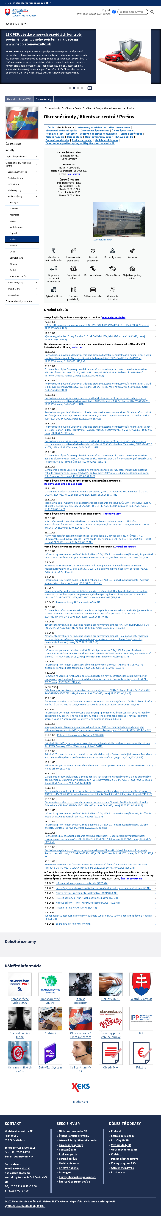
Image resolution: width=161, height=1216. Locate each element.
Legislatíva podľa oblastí (17, 156)
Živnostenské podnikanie (94, 130)
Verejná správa (68, 1158)
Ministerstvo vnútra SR (73, 1131)
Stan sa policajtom (122, 1136)
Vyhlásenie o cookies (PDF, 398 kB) (25, 1206)
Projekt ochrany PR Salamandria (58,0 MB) (78, 602)
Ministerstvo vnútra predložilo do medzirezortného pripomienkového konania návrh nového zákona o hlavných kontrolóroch (49, 39)
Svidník (13, 270)
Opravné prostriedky (57, 140)
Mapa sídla (76, 1201)
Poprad (13, 233)
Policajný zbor (67, 1149)
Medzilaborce (16, 227)
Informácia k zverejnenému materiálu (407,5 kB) (82, 883)
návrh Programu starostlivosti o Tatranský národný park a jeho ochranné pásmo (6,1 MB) (103, 888)
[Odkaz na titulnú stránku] (22, 11)
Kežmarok (14, 214)
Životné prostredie (122, 130)
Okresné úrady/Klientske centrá (78, 1140)
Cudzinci (116, 1154)
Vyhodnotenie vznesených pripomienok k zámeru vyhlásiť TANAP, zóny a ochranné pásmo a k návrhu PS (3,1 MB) (98, 917)
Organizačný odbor (131, 133)
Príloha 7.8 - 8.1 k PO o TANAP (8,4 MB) (76, 907)
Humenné (14, 208)
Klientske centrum (119, 127)
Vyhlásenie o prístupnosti (99, 1201)
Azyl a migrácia (68, 1154)
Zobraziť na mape (103, 239)
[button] (16, 23)
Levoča (13, 220)
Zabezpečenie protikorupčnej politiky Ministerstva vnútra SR (80, 143)
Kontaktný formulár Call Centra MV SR (26, 1179)
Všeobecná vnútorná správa (61, 130)
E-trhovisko (118, 1172)
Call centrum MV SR (122, 1168)
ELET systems (60, 1201)
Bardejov (14, 202)
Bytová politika (124, 136)
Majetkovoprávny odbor (98, 136)
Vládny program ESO (123, 1163)
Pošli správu (73, 173)
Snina (12, 251)
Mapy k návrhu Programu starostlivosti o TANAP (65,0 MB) (87, 892)
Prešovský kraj (15, 196)
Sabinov (13, 245)
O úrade (50, 127)
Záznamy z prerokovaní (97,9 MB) (74, 923)
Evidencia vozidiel (82, 140)
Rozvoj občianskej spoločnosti (77, 1177)
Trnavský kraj (14, 288)
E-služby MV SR (120, 1140)
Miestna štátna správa (124, 1158)
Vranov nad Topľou (18, 276)
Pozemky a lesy (54, 133)
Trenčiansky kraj (15, 282)
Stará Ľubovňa (16, 257)
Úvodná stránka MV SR (19, 99)
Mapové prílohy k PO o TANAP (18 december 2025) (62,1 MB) (88, 902)
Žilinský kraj (13, 294)
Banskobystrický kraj (18, 171)
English (106, 10)
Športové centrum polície (74, 1181)
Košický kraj (13, 184)
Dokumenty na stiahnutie (91, 127)
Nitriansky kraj (14, 190)
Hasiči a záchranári (70, 1163)
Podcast (116, 1131)
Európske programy (71, 1145)
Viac (8, 79)
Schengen (65, 1172)
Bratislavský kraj (15, 178)
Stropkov (14, 264)
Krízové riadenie (55, 136)
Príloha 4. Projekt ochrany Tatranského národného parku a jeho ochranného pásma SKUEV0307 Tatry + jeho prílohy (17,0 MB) (99, 767)
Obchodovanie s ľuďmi (124, 1149)
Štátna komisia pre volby (74, 1136)
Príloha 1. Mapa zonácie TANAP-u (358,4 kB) (80, 735)
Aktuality (10, 150)
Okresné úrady (43, 99)
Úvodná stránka (13, 143)
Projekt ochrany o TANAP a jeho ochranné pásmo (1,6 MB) (87, 897)
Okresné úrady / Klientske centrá (18, 164)
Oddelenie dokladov (106, 140)
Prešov (13, 239)
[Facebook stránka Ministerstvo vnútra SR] (114, 12)
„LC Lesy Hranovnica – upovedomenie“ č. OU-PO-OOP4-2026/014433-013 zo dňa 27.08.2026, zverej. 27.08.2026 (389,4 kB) (97, 326)
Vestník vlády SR (121, 1145)
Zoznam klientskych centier (19, 301)
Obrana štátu (74, 136)
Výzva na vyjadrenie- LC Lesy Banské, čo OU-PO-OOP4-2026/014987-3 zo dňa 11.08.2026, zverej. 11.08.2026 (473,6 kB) (95, 338)
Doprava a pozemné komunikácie (98, 133)
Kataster (71, 133)
